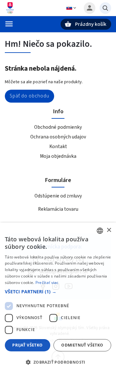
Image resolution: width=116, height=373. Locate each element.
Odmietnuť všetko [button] (82, 345)
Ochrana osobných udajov (58, 136)
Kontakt (58, 146)
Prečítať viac (47, 282)
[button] (58, 291)
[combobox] (100, 230)
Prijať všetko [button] (27, 345)
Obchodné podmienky (58, 127)
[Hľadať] (105, 8)
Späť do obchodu (29, 95)
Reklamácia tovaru (58, 209)
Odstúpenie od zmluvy (58, 195)
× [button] (108, 230)
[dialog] (58, 298)
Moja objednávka (58, 156)
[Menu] (9, 24)
